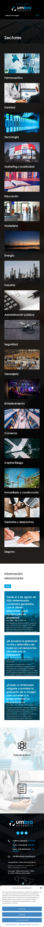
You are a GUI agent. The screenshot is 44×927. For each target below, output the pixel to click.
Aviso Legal (11, 871)
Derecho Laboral (12, 660)
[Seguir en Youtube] (26, 833)
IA (25, 620)
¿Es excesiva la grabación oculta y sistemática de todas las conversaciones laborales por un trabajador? (22, 647)
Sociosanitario (22, 797)
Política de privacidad (24, 924)
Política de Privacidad (22, 871)
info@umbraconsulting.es (24, 856)
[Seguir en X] (18, 833)
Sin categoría (30, 705)
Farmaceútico (22, 754)
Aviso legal (35, 924)
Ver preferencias (22, 920)
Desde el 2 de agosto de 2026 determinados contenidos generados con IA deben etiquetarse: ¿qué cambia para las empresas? (21, 607)
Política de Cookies (11, 924)
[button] (41, 888)
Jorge (11, 620)
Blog (7, 586)
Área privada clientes (22, 4)
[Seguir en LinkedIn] (22, 833)
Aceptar (22, 909)
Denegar (22, 914)
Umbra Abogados (15, 657)
